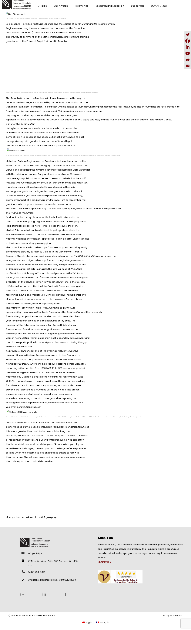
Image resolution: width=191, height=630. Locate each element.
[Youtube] (187, 53)
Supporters (137, 6)
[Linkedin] (187, 47)
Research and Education (110, 6)
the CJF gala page (47, 517)
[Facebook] (187, 41)
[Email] (187, 66)
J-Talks (42, 6)
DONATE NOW (159, 6)
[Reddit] (187, 59)
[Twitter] (187, 34)
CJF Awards (61, 6)
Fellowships (81, 6)
